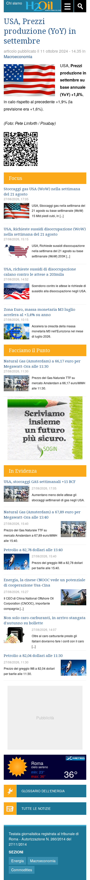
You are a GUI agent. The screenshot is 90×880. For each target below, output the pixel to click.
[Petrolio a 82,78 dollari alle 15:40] (16, 562)
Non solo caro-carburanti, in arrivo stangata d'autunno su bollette (45, 620)
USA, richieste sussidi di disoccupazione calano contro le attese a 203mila (40, 272)
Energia (17, 860)
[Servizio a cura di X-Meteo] (75, 759)
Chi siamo (14, 3)
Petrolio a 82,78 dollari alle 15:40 (33, 550)
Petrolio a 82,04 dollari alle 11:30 (33, 655)
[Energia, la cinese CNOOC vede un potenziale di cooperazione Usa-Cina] (73, 598)
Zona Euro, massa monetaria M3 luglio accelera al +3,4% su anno (39, 312)
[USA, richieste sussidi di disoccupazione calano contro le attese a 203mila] (16, 292)
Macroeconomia (18, 56)
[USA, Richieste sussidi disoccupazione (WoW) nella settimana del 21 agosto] (16, 251)
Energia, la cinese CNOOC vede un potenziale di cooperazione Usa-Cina (44, 583)
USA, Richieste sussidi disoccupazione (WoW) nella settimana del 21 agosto (45, 232)
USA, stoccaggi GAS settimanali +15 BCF (40, 481)
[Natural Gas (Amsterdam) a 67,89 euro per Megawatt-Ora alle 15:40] (73, 529)
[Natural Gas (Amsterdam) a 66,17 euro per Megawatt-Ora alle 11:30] (16, 384)
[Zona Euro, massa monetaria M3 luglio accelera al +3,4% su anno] (16, 332)
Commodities (21, 869)
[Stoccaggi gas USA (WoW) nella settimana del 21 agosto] (16, 211)
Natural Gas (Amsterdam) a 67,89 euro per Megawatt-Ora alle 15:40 (42, 515)
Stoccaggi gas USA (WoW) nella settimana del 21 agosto (42, 192)
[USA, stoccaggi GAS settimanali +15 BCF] (16, 494)
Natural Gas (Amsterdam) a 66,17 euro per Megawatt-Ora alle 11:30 (42, 364)
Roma (37, 763)
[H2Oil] (45, 6)
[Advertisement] (45, 717)
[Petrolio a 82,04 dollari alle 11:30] (73, 668)
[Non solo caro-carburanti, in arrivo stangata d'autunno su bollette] (16, 635)
